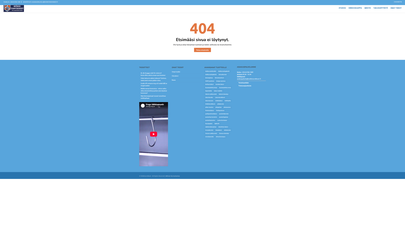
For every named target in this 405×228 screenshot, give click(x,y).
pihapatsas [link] (218, 107)
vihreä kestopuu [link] (220, 137)
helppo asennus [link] (220, 81)
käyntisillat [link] (208, 91)
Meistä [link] (367, 8)
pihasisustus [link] (227, 107)
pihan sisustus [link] (209, 107)
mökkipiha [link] (228, 101)
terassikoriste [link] (209, 130)
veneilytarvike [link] (209, 137)
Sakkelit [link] (217, 123)
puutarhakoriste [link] (224, 114)
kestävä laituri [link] (220, 84)
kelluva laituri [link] (209, 84)
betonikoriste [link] (223, 74)
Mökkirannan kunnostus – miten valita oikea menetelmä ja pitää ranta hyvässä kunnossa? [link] (154, 91)
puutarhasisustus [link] (210, 120)
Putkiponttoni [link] (220, 110)
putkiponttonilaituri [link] (211, 114)
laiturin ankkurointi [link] (211, 94)
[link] (397, 2)
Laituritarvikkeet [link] (220, 97)
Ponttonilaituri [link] (209, 110)
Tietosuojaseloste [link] (244, 86)
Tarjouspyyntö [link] (380, 8)
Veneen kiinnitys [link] (224, 133)
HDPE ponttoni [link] (209, 81)
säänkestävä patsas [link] (210, 127)
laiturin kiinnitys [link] (223, 94)
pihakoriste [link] (220, 104)
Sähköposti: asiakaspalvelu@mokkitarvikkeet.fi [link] (40, 2)
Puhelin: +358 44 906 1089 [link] (12, 2)
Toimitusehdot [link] (243, 83)
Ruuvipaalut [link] (208, 123)
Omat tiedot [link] (396, 8)
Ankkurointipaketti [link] (211, 74)
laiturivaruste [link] (209, 101)
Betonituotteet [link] (219, 78)
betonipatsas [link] (209, 78)
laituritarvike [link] (209, 97)
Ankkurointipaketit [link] (223, 71)
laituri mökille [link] (218, 91)
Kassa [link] (174, 80)
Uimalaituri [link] (218, 130)
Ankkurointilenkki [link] (210, 71)
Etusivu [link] (342, 8)
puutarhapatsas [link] (223, 117)
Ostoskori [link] (175, 76)
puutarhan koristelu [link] (211, 117)
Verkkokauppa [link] (355, 8)
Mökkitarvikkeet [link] (210, 104)
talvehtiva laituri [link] (223, 127)
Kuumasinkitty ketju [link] (211, 87)
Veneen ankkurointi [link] (211, 133)
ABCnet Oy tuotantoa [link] (172, 176)
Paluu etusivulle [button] (202, 50)
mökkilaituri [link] (218, 101)
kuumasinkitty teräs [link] (225, 87)
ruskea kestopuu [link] (222, 120)
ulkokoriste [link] (227, 130)
